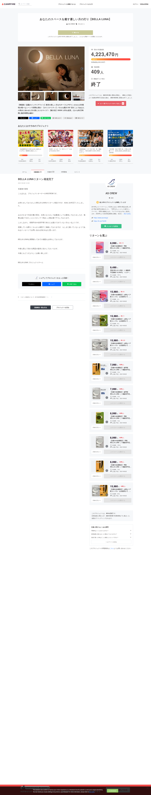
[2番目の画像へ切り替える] (37, 96)
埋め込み (69, 118)
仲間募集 (64, 172)
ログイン (135, 4)
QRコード (80, 118)
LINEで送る (46, 118)
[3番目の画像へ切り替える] (51, 96)
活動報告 (37, 172)
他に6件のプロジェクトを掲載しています (112, 202)
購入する (76, 32)
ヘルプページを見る (111, 542)
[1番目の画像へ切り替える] (24, 96)
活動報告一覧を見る (40, 307)
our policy (92, 792)
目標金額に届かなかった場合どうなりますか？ (104, 534)
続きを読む (127, 214)
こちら (112, 548)
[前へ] (20, 68)
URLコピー (58, 118)
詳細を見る (96, 257)
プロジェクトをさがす (86, 4)
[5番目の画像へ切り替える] (78, 96)
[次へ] (82, 68)
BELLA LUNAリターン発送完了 (36, 179)
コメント (77, 172)
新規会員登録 (144, 4)
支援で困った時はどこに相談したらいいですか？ (104, 537)
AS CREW (71, 24)
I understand (112, 791)
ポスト (24, 118)
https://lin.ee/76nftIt (100, 221)
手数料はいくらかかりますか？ (99, 530)
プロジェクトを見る (62, 307)
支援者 (50, 172)
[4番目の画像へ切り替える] (64, 96)
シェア (35, 118)
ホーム (24, 172)
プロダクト (81, 24)
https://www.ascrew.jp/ (101, 218)
